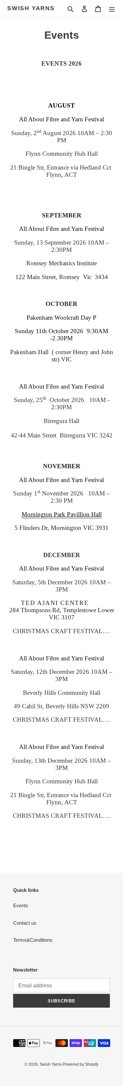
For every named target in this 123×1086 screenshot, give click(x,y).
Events (20, 905)
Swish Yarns (31, 8)
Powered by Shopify (80, 1064)
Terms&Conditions (32, 940)
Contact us (24, 923)
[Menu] (112, 9)
